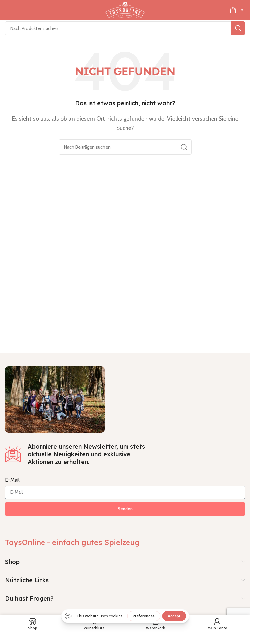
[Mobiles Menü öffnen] (8, 10)
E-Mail (12, 480)
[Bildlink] (55, 399)
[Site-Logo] (124, 9)
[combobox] (125, 28)
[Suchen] (238, 28)
